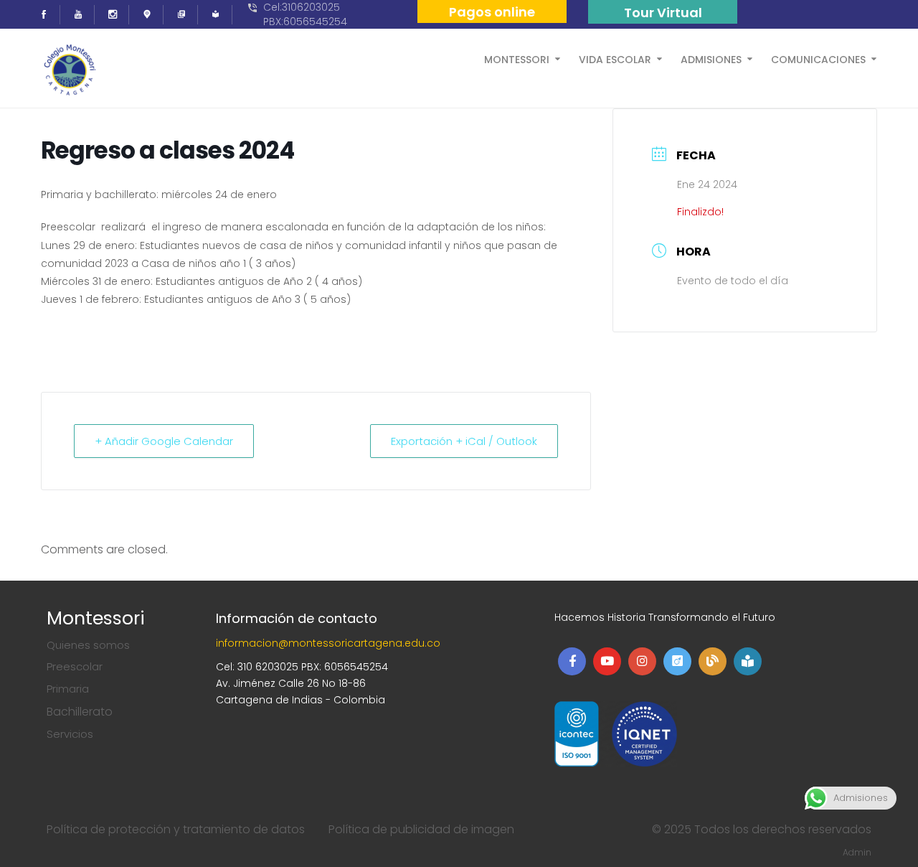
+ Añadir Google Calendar (164, 441)
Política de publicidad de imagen (421, 829)
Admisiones (711, 58)
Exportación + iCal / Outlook (464, 441)
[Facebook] (48, 14)
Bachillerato (80, 711)
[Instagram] (117, 14)
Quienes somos (88, 644)
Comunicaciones (818, 58)
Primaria (68, 688)
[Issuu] (151, 14)
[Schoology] (220, 14)
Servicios (70, 733)
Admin (857, 852)
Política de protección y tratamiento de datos (176, 829)
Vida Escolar (615, 58)
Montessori (516, 58)
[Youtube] (82, 14)
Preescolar (75, 666)
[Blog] (186, 14)
